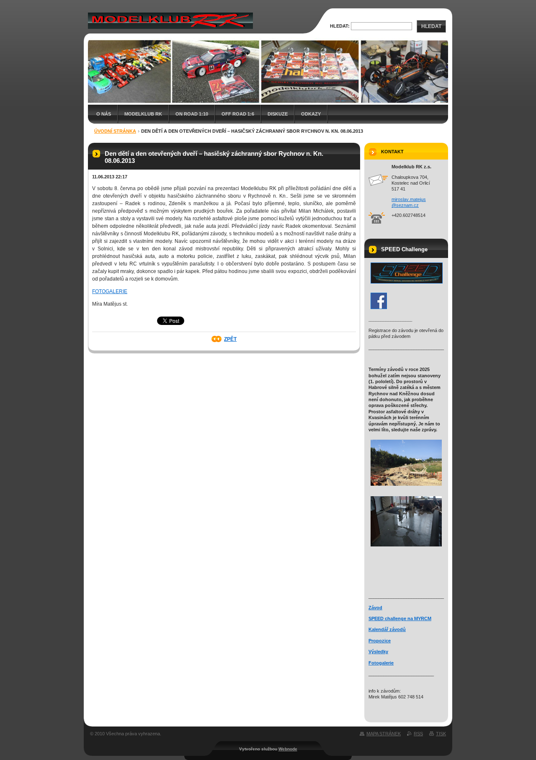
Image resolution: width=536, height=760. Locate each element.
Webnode (287, 749)
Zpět (230, 339)
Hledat (431, 26)
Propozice (379, 640)
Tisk (441, 733)
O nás (103, 113)
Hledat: (340, 25)
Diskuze (278, 113)
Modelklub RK (143, 113)
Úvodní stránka (115, 131)
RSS (418, 733)
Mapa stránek (383, 733)
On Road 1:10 (191, 113)
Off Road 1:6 (238, 113)
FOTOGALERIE (109, 291)
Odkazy (311, 113)
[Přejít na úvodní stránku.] (170, 20)
